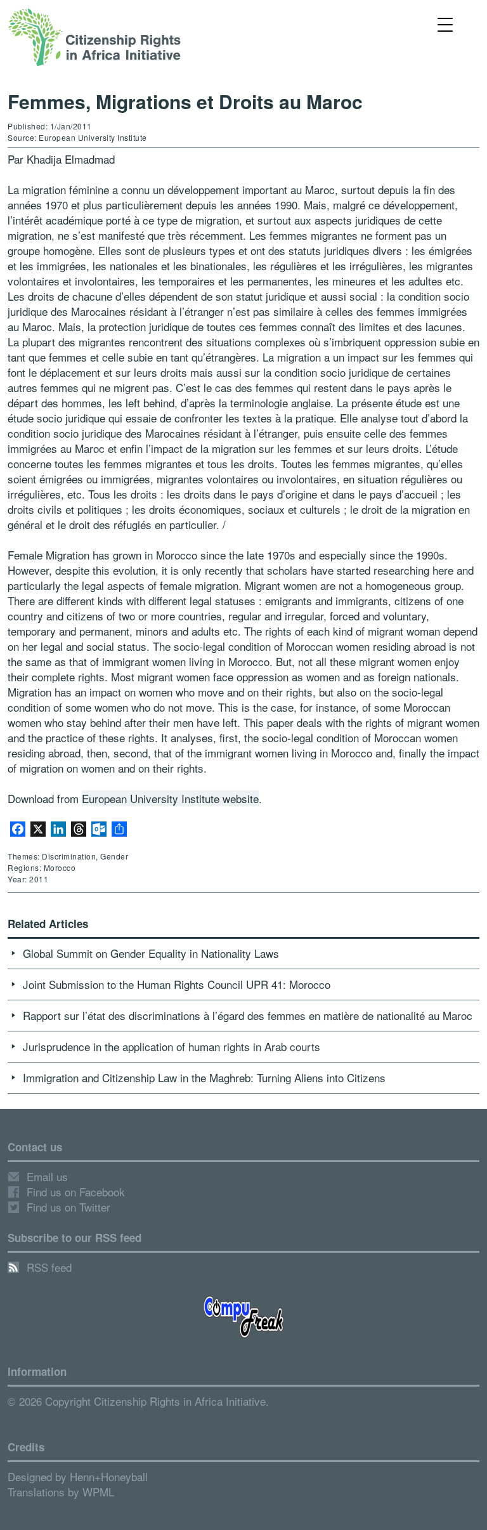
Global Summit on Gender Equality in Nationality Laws (151, 953)
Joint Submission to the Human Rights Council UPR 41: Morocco (176, 984)
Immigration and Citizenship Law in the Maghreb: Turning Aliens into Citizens (204, 1077)
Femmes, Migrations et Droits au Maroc (185, 101)
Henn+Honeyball (109, 1476)
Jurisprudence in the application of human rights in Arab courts (171, 1046)
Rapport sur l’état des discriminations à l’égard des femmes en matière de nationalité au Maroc (247, 1015)
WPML (98, 1492)
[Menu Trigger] (445, 23)
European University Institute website (170, 798)
